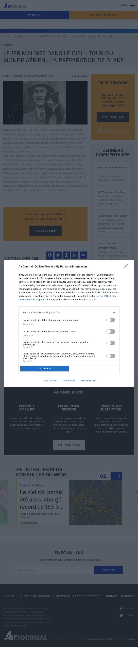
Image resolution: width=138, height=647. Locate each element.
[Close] (127, 267)
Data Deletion (50, 380)
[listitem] (69, 312)
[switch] (110, 320)
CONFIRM (45, 368)
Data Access (69, 380)
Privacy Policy (88, 380)
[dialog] (69, 323)
